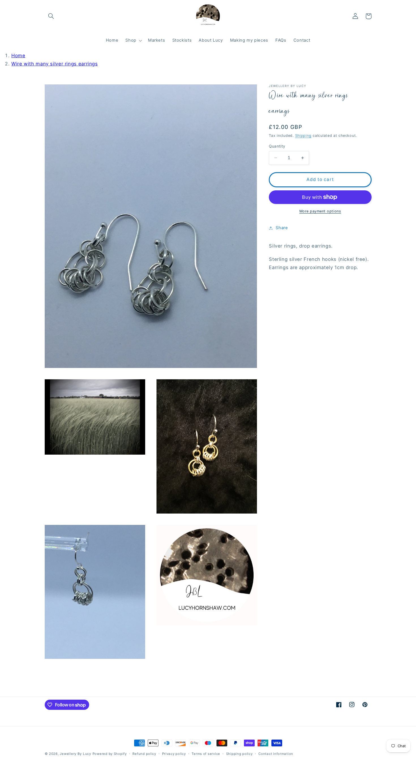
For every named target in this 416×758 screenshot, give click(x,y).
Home (18, 55)
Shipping (303, 135)
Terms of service (206, 754)
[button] (51, 16)
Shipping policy (239, 754)
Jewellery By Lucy (75, 754)
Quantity (277, 146)
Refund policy (144, 754)
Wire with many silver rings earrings (54, 64)
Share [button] (282, 227)
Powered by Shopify (110, 754)
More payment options (320, 211)
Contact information (275, 754)
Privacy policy (174, 754)
